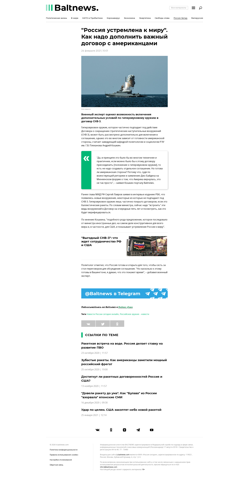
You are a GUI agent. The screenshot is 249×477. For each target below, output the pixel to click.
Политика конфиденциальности (64, 449)
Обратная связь (56, 465)
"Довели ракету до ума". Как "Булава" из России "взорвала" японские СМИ (119, 395)
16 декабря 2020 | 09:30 (94, 402)
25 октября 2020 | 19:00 (94, 369)
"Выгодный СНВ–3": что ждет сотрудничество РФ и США (101, 241)
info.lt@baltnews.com (108, 467)
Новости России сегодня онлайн (103, 314)
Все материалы (178, 7)
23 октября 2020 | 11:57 (94, 353)
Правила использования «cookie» (64, 455)
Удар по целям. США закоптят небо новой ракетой (121, 409)
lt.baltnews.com (122, 455)
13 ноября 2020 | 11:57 (94, 386)
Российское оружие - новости (134, 314)
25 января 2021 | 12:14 (93, 415)
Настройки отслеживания (61, 460)
